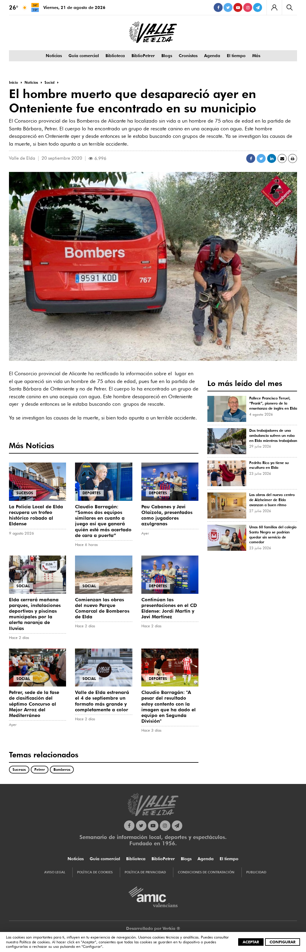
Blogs (166, 55)
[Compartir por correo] (282, 158)
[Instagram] (247, 7)
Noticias (54, 55)
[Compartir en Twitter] (261, 158)
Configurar (283, 941)
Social (23, 586)
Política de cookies (34, 941)
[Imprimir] (292, 158)
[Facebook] (218, 7)
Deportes (91, 493)
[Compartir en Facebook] (250, 158)
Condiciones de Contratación (206, 872)
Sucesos (24, 493)
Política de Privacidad (145, 872)
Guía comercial (83, 55)
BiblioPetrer (143, 55)
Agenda (212, 55)
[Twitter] (228, 7)
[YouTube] (237, 7)
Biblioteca (115, 55)
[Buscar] (289, 7)
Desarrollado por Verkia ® (153, 928)
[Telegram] (257, 7)
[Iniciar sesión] (274, 7)
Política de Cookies (95, 872)
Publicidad (256, 872)
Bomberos (61, 769)
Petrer (39, 769)
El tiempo (236, 55)
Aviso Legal (54, 872)
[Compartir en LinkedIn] (271, 158)
